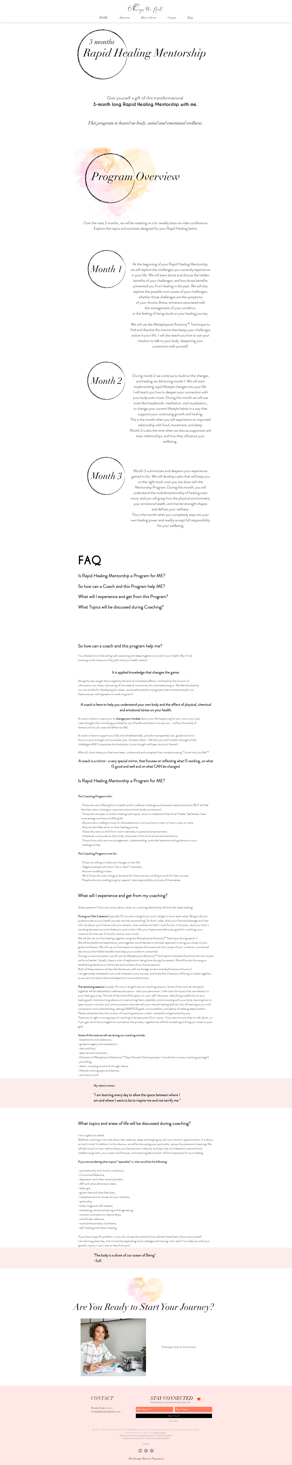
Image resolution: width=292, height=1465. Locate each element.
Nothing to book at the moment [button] (179, 1347)
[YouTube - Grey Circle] (140, 1451)
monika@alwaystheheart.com (105, 1411)
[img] (113, 1347)
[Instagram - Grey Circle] (152, 1451)
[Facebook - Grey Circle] (146, 1451)
